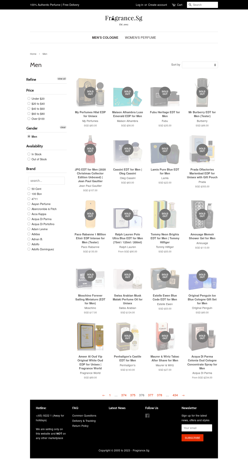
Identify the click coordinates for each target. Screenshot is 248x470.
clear (63, 127)
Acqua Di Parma (41, 219)
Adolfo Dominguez (42, 249)
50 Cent (36, 189)
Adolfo (35, 244)
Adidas (35, 234)
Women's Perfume (140, 37)
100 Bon (36, 194)
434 (175, 395)
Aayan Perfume (41, 204)
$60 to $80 (38, 114)
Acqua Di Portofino (42, 224)
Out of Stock (39, 159)
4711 (34, 199)
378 (159, 395)
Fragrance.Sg (141, 450)
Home (33, 53)
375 (132, 395)
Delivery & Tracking (84, 421)
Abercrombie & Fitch (44, 209)
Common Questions (84, 415)
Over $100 (38, 119)
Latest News (117, 408)
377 (150, 395)
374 (124, 395)
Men (34, 136)
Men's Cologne (105, 37)
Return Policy (80, 426)
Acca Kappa (38, 214)
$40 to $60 (38, 109)
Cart (179, 5)
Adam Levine (39, 229)
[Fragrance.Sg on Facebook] (147, 416)
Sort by (175, 64)
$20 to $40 (38, 103)
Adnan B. (37, 239)
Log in (139, 5)
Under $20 (38, 98)
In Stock (36, 154)
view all (62, 78)
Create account (157, 5)
